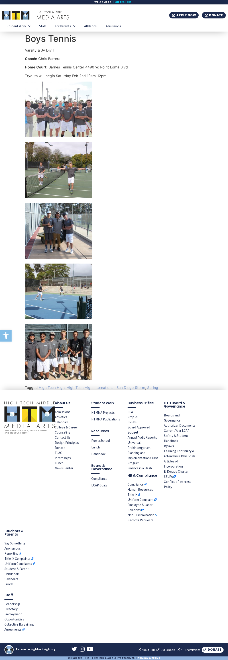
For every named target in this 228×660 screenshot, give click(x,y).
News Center (64, 468)
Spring (152, 387)
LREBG (132, 422)
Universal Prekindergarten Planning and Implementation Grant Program (143, 452)
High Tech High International (90, 387)
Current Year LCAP (176, 430)
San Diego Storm (130, 387)
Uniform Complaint (141, 500)
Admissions (113, 26)
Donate (60, 448)
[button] (6, 336)
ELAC (58, 453)
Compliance (99, 478)
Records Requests (140, 520)
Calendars (62, 422)
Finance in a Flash (140, 468)
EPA (130, 412)
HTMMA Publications (105, 419)
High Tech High (123, 2)
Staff (42, 26)
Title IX (132, 494)
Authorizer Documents (179, 425)
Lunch (59, 463)
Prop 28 (133, 417)
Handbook (98, 454)
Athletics (90, 26)
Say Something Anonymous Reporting (14, 548)
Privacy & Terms (149, 658)
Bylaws (169, 446)
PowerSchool (100, 440)
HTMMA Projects (103, 412)
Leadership (12, 604)
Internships (63, 458)
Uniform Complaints (18, 564)
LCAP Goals (99, 485)
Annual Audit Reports (142, 437)
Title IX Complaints (17, 558)
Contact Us (63, 437)
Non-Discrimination (141, 515)
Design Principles (67, 442)
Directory (11, 609)
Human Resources (140, 489)
